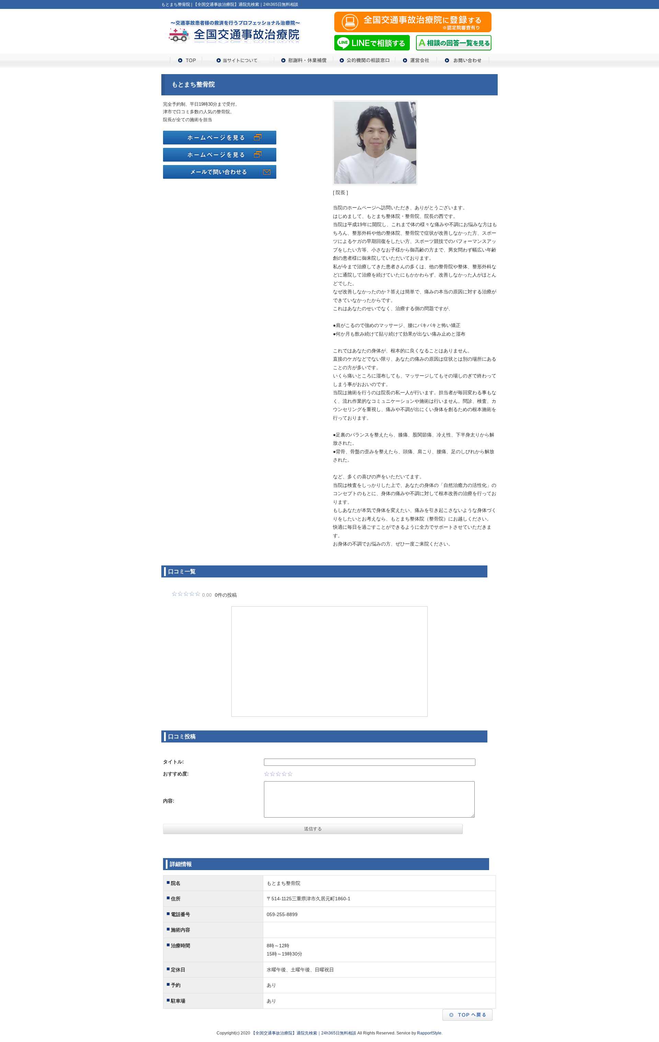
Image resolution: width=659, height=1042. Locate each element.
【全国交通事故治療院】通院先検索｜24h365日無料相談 (303, 1033)
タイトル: (173, 761)
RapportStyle (429, 1033)
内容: (168, 801)
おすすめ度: (176, 773)
